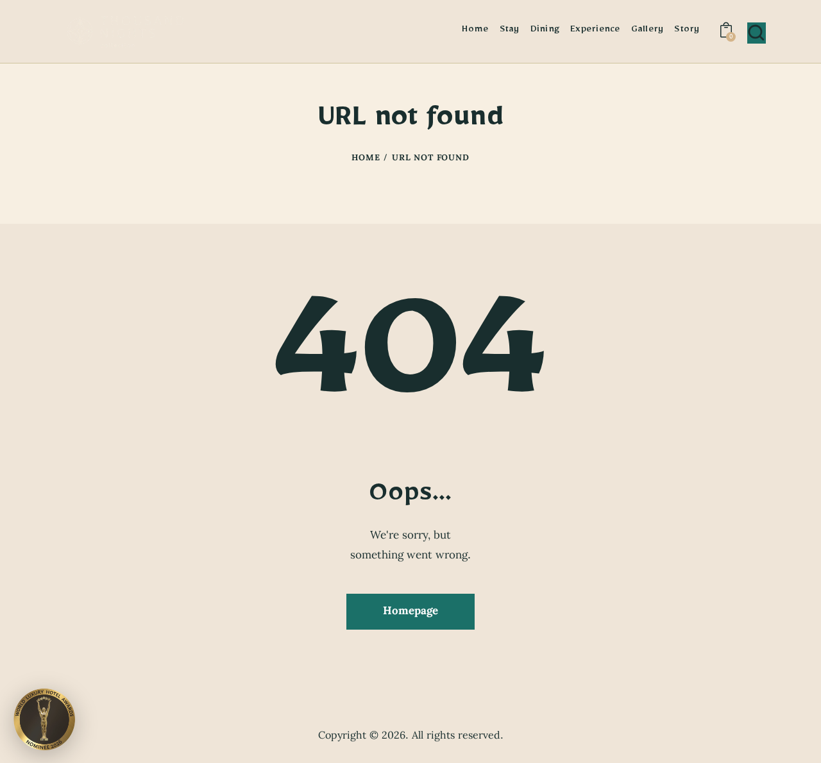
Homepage (410, 611)
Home (365, 159)
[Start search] (756, 33)
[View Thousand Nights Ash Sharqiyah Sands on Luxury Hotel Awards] (44, 718)
